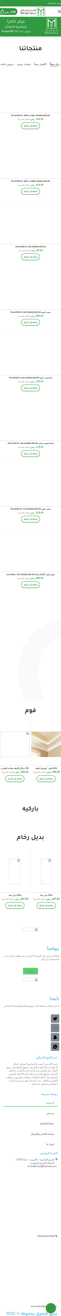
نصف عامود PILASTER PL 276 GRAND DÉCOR (30, 509)
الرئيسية (50, 1102)
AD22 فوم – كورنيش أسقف (46, 768)
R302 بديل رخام (46, 895)
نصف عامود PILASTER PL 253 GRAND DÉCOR (30, 312)
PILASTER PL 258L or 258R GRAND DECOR (30, 181)
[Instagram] (3, 3)
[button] (30, 971)
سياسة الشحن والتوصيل (42, 1133)
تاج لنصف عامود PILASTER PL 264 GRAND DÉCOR (30, 378)
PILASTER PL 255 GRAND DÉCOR (30, 247)
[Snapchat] (1, 3)
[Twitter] (5, 3)
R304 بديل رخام (15, 895)
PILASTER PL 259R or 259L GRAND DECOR (30, 115)
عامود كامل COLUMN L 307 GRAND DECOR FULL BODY (30, 574)
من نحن (50, 1113)
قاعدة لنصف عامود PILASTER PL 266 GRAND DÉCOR (30, 443)
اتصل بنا (50, 1144)
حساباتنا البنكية (47, 1123)
